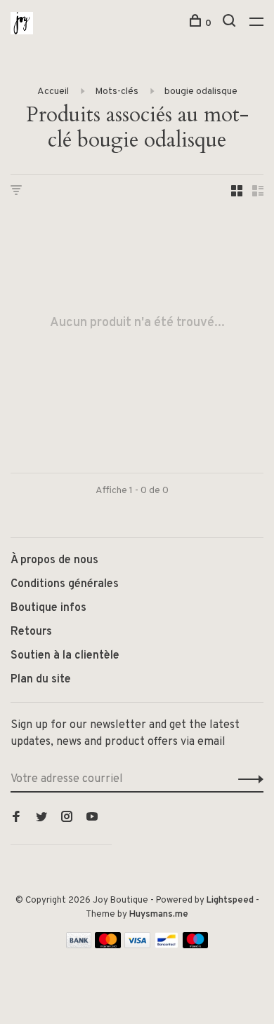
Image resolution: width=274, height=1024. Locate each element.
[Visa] (137, 945)
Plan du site (41, 680)
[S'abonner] (246, 779)
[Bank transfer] (79, 945)
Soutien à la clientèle (65, 656)
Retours (31, 632)
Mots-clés (116, 91)
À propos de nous (54, 560)
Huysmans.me (158, 914)
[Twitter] (41, 818)
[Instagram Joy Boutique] (66, 818)
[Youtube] (92, 818)
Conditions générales (65, 584)
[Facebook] (16, 818)
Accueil (53, 91)
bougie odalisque (200, 91)
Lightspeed (230, 900)
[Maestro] (196, 945)
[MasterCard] (108, 945)
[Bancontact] (166, 945)
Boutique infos (48, 608)
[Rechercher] (231, 23)
